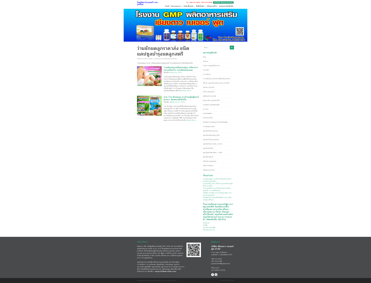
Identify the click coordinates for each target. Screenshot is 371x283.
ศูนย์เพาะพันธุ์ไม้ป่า (226, 6)
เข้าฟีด (205, 225)
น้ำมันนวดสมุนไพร (208, 92)
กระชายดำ (206, 70)
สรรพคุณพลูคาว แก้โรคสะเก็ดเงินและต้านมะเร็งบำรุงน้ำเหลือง (217, 180)
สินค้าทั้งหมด (189, 6)
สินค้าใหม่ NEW (208, 157)
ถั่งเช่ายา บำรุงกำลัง (208, 87)
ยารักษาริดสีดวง (207, 113)
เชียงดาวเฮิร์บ (212, 6)
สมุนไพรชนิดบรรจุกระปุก (210, 131)
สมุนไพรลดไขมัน (208, 148)
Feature (205, 61)
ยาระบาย (205, 109)
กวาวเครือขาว (207, 74)
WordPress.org (209, 230)
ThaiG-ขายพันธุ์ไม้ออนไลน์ (211, 66)
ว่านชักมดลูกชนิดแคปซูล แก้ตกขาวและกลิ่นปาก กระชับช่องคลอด (181, 69)
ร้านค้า (167, 6)
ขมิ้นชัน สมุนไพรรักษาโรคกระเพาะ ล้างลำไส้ (216, 83)
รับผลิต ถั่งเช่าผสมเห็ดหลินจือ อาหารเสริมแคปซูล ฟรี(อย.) (217, 198)
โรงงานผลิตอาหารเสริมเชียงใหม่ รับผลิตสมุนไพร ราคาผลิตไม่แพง (216, 189)
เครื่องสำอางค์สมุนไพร (209, 161)
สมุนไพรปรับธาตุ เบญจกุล (211, 139)
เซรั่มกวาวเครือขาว (208, 166)
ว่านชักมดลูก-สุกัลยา (209, 126)
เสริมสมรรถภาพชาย (209, 170)
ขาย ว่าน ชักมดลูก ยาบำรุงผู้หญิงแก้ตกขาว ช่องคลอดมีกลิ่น (181, 98)
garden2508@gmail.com (220, 263)
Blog (204, 57)
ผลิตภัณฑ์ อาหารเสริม (209, 96)
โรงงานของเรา (176, 6)
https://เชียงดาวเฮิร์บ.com (165, 271)
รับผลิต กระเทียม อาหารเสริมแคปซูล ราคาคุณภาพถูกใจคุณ (217, 194)
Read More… (187, 90)
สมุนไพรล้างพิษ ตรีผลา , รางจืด (212, 153)
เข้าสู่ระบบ (206, 223)
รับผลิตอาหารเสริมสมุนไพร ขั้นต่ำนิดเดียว (215, 122)
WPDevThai (230, 280)
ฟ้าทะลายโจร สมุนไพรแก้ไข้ (211, 100)
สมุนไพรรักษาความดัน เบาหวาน (213, 144)
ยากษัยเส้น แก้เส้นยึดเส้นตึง (211, 105)
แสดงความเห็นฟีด (209, 227)
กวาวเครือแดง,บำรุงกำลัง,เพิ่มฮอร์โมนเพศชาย (216, 79)
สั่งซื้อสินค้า (200, 6)
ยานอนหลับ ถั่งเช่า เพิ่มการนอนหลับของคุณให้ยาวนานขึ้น (218, 184)
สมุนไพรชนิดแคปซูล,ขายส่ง (211, 135)
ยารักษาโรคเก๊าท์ (208, 118)
